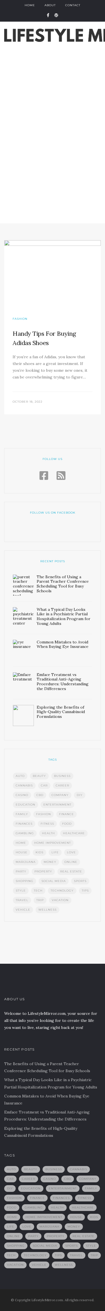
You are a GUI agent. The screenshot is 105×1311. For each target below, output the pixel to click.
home (21, 843)
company (60, 795)
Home (30, 5)
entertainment (57, 804)
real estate (71, 871)
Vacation (60, 900)
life (55, 852)
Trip (40, 900)
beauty (39, 776)
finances (24, 823)
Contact (72, 5)
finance (66, 814)
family (22, 814)
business (62, 776)
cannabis (24, 785)
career (62, 785)
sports (80, 881)
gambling (25, 833)
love (71, 852)
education (25, 804)
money (50, 862)
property (43, 871)
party (21, 871)
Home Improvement (52, 843)
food (67, 823)
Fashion (20, 319)
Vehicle (23, 909)
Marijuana (26, 862)
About (50, 5)
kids (39, 852)
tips (85, 890)
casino (22, 795)
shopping (24, 881)
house (21, 852)
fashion (43, 814)
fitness (47, 823)
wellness (47, 909)
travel (22, 900)
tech (38, 890)
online (70, 862)
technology (62, 890)
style (21, 890)
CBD (39, 795)
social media (53, 881)
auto (20, 776)
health (48, 833)
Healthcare (74, 833)
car (44, 785)
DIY (80, 795)
